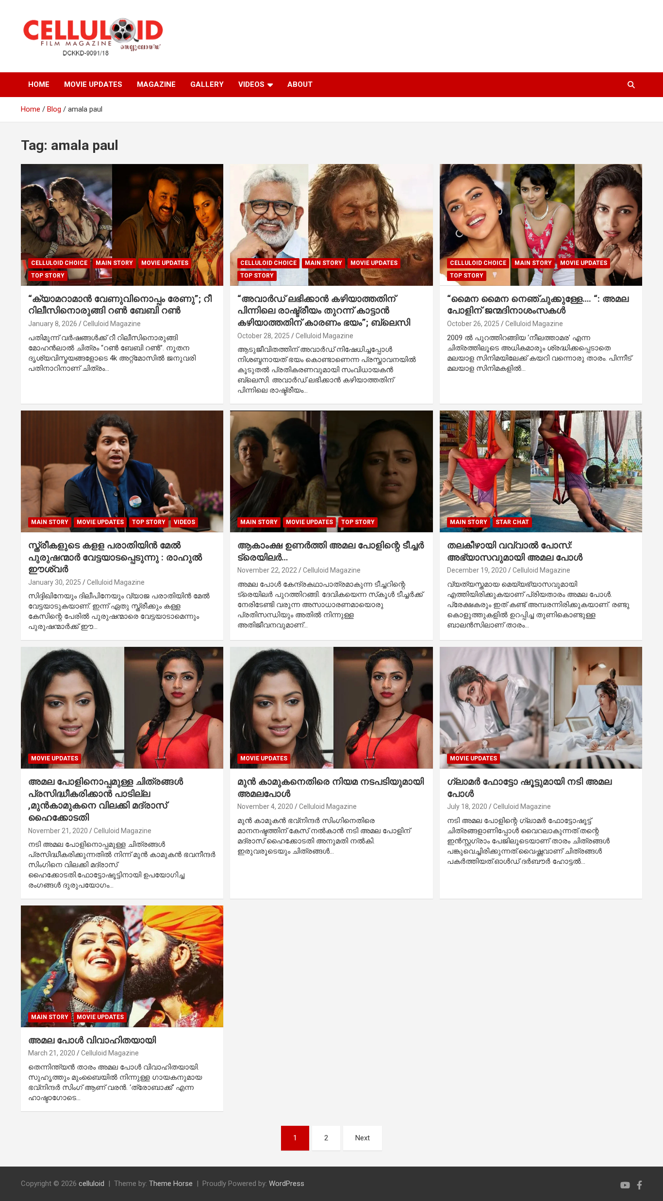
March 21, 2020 (51, 1053)
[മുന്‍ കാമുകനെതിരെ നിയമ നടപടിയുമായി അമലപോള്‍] (331, 708)
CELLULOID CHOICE (59, 263)
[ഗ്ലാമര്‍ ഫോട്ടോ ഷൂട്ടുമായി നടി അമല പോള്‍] (541, 708)
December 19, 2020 (477, 570)
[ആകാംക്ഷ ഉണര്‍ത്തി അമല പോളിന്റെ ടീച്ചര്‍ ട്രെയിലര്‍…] (331, 472)
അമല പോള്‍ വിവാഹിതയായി (92, 1040)
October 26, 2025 (473, 324)
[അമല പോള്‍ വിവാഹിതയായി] (122, 966)
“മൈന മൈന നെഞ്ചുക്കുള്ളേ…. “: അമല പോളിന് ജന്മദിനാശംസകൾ (538, 304)
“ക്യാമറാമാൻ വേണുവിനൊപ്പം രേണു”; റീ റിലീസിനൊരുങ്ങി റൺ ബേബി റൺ (120, 304)
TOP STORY (48, 275)
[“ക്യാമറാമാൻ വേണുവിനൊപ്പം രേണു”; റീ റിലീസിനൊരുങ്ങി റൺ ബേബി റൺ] (122, 225)
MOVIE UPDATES (93, 84)
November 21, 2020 (58, 831)
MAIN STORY (114, 263)
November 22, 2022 (267, 570)
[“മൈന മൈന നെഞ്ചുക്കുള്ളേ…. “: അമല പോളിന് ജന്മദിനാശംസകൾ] (541, 225)
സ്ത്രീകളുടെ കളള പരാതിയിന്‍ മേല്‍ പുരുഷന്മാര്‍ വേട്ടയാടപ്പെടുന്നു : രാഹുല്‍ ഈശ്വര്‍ (115, 557)
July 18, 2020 (467, 806)
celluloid (91, 1183)
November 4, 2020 (265, 806)
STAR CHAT (512, 522)
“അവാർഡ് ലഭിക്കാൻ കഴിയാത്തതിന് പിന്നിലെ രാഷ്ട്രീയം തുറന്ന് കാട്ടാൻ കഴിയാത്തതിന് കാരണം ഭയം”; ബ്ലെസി (323, 310)
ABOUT (300, 84)
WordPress (286, 1183)
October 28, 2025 (263, 336)
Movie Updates (164, 263)
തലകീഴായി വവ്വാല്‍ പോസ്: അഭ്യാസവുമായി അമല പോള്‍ (514, 551)
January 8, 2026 (52, 324)
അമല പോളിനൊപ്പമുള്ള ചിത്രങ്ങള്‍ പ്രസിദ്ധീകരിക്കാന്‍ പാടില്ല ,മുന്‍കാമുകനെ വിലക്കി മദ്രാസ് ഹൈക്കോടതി (105, 799)
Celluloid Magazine (112, 324)
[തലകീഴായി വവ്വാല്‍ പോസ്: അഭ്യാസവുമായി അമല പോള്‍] (541, 472)
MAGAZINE (156, 84)
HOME (39, 84)
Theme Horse (171, 1183)
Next (362, 1138)
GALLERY (207, 84)
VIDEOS (251, 84)
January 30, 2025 (54, 582)
